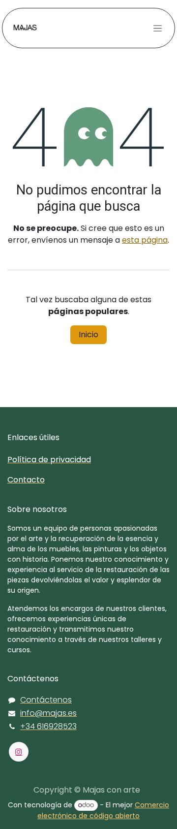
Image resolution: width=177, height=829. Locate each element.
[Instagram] (19, 752)
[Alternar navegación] (157, 28)
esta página (145, 240)
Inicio (88, 334)
